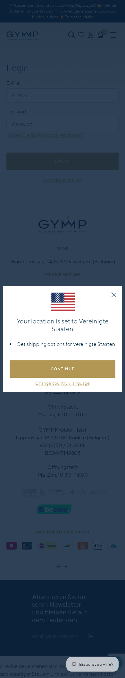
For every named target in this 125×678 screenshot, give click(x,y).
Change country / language (62, 383)
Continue (63, 368)
